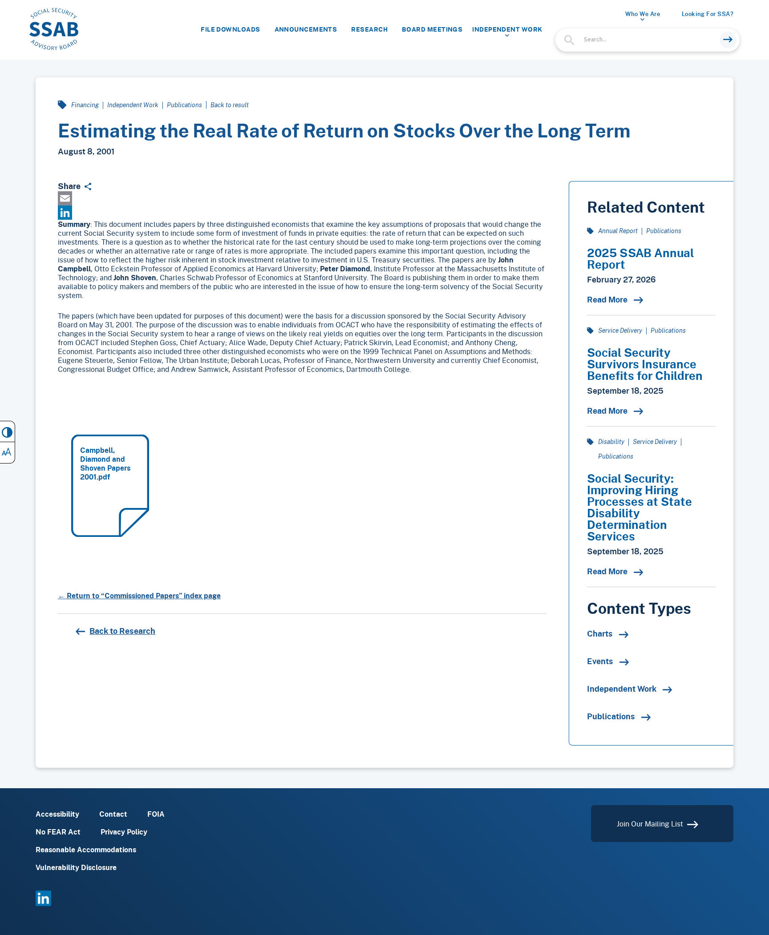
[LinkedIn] (302, 213)
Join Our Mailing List (651, 823)
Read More (608, 299)
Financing (85, 105)
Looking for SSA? (707, 13)
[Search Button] (728, 40)
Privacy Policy (124, 831)
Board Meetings (432, 29)
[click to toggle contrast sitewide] (7, 431)
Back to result (229, 105)
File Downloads (230, 29)
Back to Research (122, 631)
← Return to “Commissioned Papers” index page (139, 595)
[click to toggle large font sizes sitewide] (7, 452)
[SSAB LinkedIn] (43, 903)
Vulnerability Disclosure (76, 867)
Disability (611, 441)
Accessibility (57, 814)
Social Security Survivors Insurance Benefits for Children (645, 364)
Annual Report (618, 230)
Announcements (306, 29)
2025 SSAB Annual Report (640, 258)
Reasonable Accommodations (86, 849)
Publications (184, 105)
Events (601, 661)
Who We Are (642, 13)
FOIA (156, 814)
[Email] (302, 198)
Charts (601, 633)
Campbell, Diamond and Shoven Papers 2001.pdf (105, 463)
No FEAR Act (58, 831)
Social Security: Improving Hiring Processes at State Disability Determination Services (639, 507)
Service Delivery (620, 330)
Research (369, 29)
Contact (113, 814)
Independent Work (507, 29)
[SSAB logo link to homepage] (53, 29)
